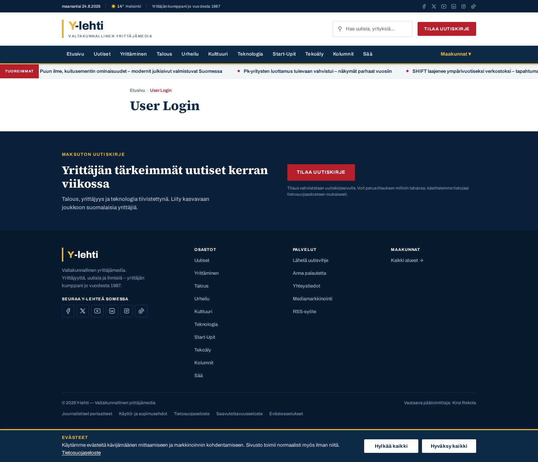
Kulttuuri (218, 54)
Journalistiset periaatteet (87, 413)
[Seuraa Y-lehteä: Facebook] (424, 6)
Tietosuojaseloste (192, 413)
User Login (161, 90)
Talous (164, 54)
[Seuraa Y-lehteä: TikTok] (473, 6)
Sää (368, 54)
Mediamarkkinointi (312, 298)
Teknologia (251, 54)
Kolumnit (343, 54)
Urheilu (190, 54)
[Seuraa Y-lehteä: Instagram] (463, 6)
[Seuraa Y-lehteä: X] (434, 6)
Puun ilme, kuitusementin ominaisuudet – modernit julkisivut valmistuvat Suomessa (123, 71)
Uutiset (102, 54)
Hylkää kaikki (391, 446)
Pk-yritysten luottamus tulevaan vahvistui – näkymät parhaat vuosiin (310, 71)
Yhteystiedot (306, 286)
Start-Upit (284, 54)
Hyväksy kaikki (449, 446)
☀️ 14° (126, 6)
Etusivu (75, 54)
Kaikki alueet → (407, 260)
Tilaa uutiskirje (447, 28)
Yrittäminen (133, 54)
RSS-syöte (304, 311)
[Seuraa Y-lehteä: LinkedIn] (453, 6)
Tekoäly (314, 54)
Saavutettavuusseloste (239, 413)
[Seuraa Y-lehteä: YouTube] (444, 6)
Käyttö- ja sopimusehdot (143, 413)
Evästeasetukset (286, 413)
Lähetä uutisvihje (310, 260)
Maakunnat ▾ (456, 54)
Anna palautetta (309, 273)
